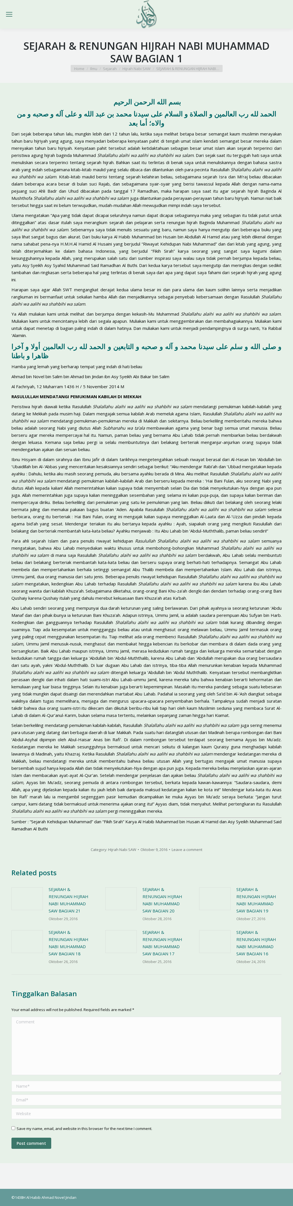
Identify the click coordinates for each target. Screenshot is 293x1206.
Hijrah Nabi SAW (122, 849)
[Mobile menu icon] (9, 14)
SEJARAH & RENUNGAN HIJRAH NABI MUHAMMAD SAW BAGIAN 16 (256, 942)
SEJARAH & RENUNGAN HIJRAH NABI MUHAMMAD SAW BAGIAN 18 (68, 942)
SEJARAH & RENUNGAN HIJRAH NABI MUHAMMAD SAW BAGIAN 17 (162, 942)
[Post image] (27, 898)
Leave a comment (187, 849)
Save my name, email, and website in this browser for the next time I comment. (84, 1128)
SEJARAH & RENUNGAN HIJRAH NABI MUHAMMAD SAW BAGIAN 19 (256, 900)
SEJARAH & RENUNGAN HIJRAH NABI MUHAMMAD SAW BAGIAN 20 (162, 900)
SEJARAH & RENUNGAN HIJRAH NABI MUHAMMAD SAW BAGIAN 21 (68, 900)
